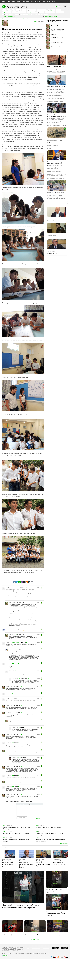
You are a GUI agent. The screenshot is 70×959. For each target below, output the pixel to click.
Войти (65, 6)
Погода (53, 1)
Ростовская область (60, 12)
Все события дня (64, 843)
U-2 (12, 693)
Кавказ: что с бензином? (9, 16)
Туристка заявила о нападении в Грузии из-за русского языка (33, 934)
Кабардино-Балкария (6, 12)
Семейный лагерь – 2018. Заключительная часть (57, 38)
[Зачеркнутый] (26, 804)
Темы (8, 1)
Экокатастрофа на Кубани (51, 16)
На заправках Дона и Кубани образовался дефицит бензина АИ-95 (59, 862)
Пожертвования (46, 948)
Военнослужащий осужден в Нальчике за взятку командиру (16, 840)
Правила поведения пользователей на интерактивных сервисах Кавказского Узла (30, 953)
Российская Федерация (50, 12)
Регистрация (22, 817)
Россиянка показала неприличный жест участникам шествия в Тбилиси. (57, 934)
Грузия (49, 10)
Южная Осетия (34, 14)
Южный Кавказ (41, 14)
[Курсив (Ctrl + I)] (20, 804)
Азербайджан (18, 10)
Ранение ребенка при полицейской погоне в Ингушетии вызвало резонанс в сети (8, 863)
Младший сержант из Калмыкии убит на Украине (49, 827)
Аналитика (18, 1)
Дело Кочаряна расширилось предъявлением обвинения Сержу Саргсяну (43, 863)
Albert (16, 602)
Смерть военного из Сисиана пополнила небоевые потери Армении (55, 140)
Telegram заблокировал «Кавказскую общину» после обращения (12, 934)
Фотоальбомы (46, 1)
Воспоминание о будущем (57, 46)
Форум (32, 1)
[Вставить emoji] (29, 804)
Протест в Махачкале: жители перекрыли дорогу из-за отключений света (55, 890)
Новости (4, 1)
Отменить (37, 818)
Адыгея (13, 10)
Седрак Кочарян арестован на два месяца (56, 67)
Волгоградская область (41, 10)
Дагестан (53, 10)
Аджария (8, 10)
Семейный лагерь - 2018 (57, 42)
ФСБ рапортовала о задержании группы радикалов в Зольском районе (17, 828)
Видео (40, 1)
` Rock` (19, 678)
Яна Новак (14, 629)
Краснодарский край (31, 12)
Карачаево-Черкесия (22, 12)
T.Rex (13, 663)
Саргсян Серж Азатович (53, 253)
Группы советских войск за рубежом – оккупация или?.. (58, 29)
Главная (3, 18)
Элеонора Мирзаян (15, 587)
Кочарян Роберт (51, 221)
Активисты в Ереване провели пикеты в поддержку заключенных (56, 192)
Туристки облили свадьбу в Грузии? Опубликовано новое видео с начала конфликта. (55, 913)
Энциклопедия (26, 1)
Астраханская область (31, 10)
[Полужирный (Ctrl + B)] (17, 804)
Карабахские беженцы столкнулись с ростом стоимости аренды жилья (56, 115)
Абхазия (4, 10)
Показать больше (35, 939)
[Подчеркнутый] (23, 804)
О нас (28, 948)
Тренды (13, 1)
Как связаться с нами (36, 948)
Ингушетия (58, 10)
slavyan (19, 757)
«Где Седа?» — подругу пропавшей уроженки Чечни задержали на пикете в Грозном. (22, 906)
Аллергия (53, 34)
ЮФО (47, 14)
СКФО (15, 14)
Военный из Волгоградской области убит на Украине (17, 833)
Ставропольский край (22, 14)
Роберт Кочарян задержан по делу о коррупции (56, 87)
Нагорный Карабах (40, 12)
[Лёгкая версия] (63, 1)
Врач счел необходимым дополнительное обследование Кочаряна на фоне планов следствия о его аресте (26, 864)
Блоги (36, 1)
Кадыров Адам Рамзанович (54, 237)
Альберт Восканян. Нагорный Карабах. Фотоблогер (30, 18)
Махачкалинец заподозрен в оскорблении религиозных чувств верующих (50, 840)
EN (67, 1)
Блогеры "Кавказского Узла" (12, 18)
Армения (24, 10)
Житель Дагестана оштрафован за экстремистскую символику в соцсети (49, 834)
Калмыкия (14, 12)
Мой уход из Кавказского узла (58, 25)
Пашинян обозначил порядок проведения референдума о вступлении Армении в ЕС (55, 163)
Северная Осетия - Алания (7, 14)
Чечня (29, 14)
